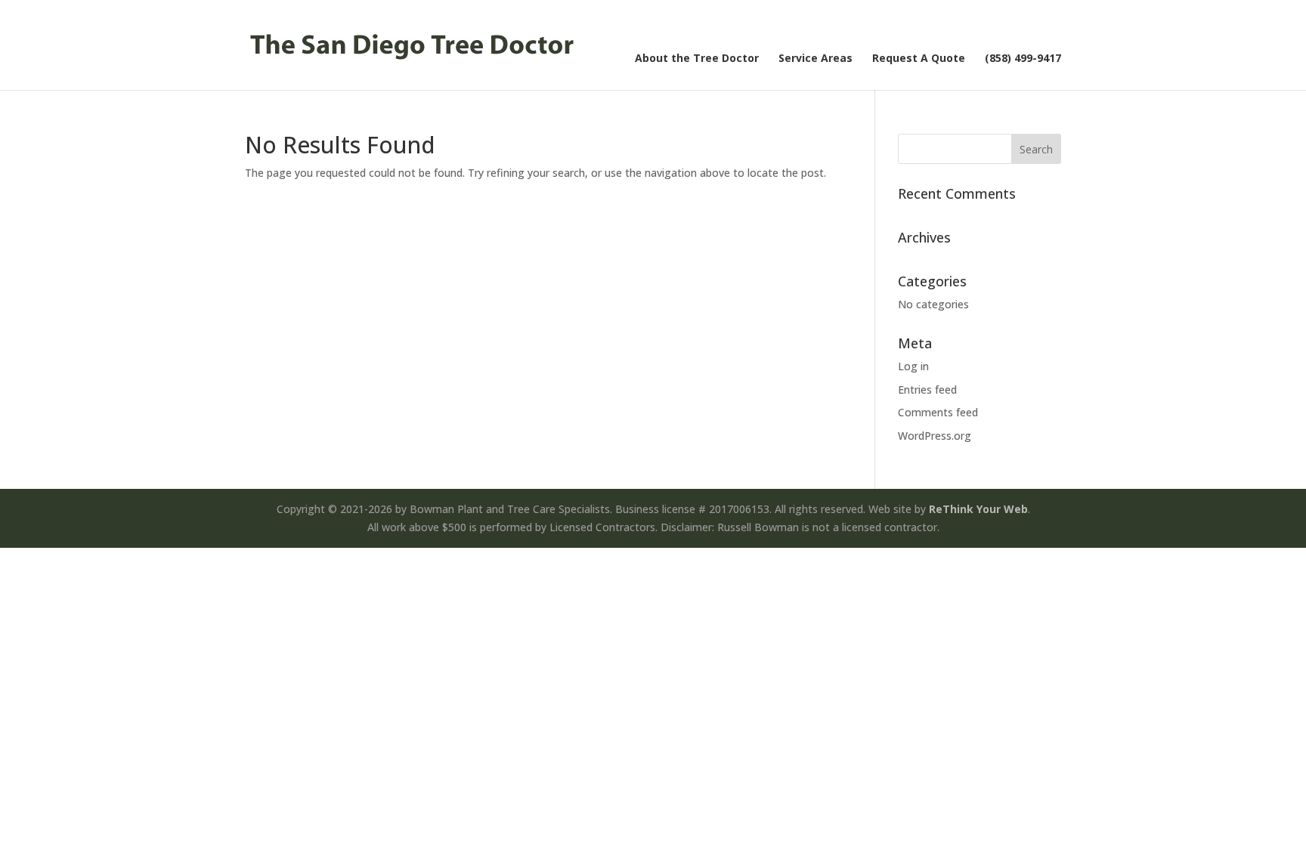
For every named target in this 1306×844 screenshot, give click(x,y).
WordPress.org (934, 435)
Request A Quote (918, 59)
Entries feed (927, 389)
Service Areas (815, 59)
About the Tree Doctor (697, 59)
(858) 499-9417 (1023, 59)
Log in (913, 366)
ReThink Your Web (978, 509)
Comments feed (938, 412)
